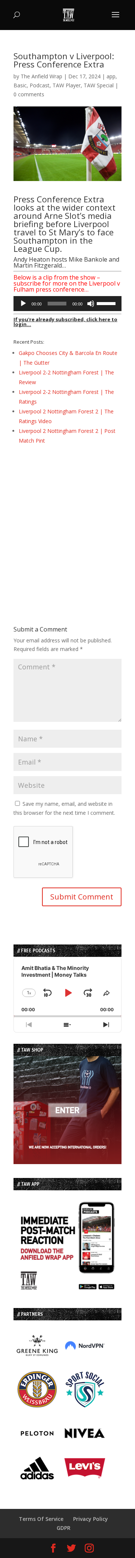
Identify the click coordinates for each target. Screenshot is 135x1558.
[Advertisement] (67, 521)
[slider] (107, 303)
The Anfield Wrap (41, 76)
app (111, 76)
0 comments (29, 94)
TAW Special (99, 85)
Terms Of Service (41, 1518)
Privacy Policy (90, 1518)
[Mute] (90, 303)
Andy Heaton (32, 259)
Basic (20, 85)
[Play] (23, 303)
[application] (68, 303)
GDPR (63, 1527)
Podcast (40, 85)
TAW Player (66, 85)
